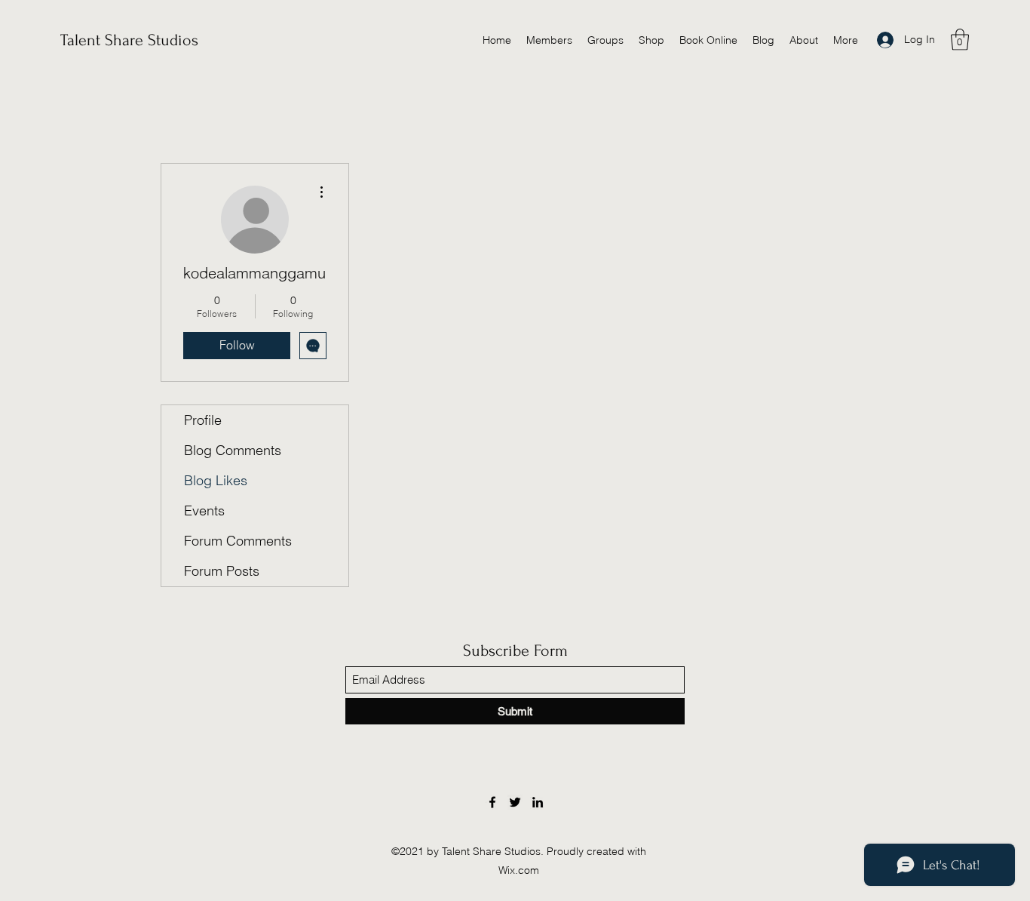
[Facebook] (492, 802)
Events (204, 510)
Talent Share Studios (129, 40)
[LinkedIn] (537, 802)
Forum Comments (238, 540)
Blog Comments (232, 450)
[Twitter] (515, 802)
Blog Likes (215, 480)
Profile (203, 420)
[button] (960, 40)
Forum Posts (221, 571)
